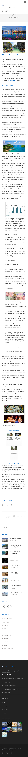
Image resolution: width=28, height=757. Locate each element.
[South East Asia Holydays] (12, 9)
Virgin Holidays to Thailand (16, 579)
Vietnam (5, 645)
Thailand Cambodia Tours (10, 685)
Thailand (16, 17)
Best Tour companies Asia (16, 592)
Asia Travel (6, 622)
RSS (5, 713)
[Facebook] (3, 505)
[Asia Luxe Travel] (9, 724)
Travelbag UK (7, 692)
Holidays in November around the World (13, 678)
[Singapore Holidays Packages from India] (4, 724)
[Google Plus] (11, 505)
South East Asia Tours (15, 565)
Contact (6, 706)
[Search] (24, 527)
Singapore (6, 638)
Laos (5, 628)
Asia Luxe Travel (13, 559)
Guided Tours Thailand (15, 538)
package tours (11, 80)
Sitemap (6, 709)
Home (10, 17)
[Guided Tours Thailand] (20, 729)
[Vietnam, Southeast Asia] (4, 734)
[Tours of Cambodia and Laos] (20, 724)
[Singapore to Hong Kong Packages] (14, 729)
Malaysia (6, 632)
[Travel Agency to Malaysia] (4, 729)
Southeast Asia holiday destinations (15, 586)
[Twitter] (7, 505)
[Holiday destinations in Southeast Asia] (9, 729)
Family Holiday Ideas (8, 648)
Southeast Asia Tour (8, 635)
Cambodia (6, 625)
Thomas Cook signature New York (12, 689)
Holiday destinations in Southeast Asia (15, 552)
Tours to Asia (7, 682)
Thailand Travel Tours (15, 545)
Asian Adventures (14, 572)
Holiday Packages (8, 618)
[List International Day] (14, 724)
